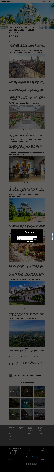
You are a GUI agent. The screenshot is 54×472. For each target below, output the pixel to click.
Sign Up (35, 239)
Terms (28, 241)
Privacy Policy (31, 241)
